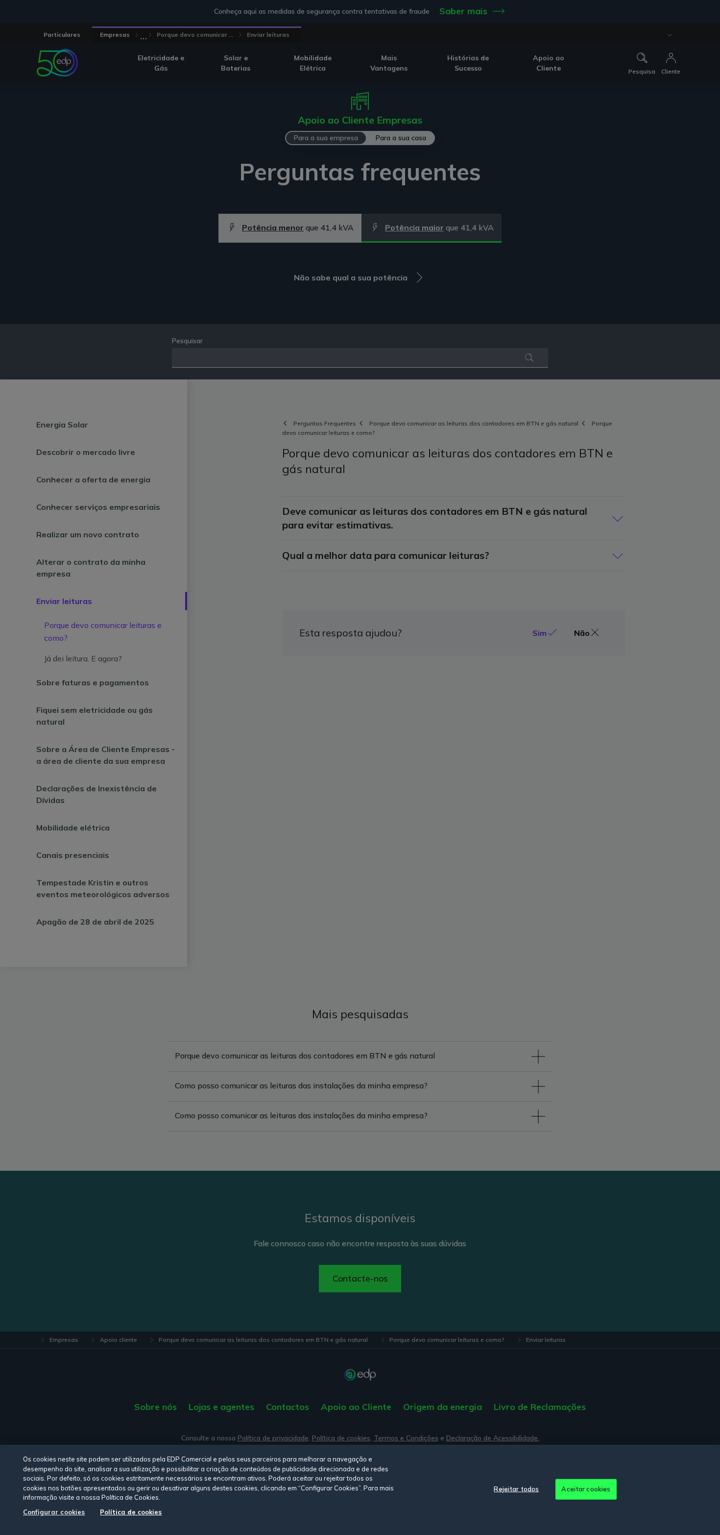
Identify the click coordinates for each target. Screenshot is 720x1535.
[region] (360, 1490)
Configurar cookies (54, 1512)
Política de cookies (131, 1512)
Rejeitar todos (516, 1489)
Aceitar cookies (585, 1489)
